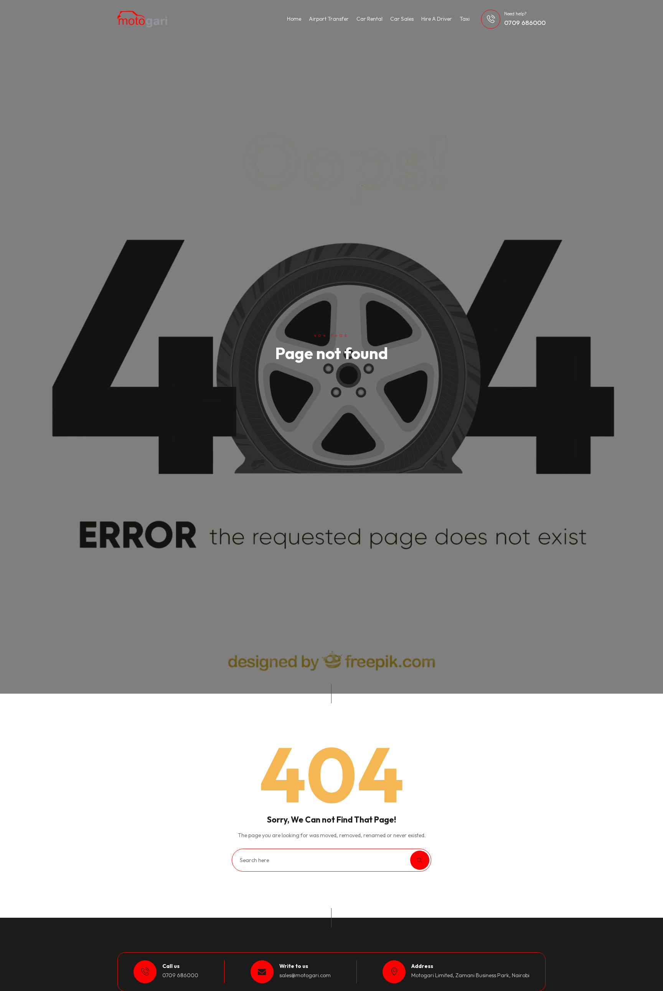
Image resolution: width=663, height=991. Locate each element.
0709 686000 (525, 22)
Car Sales (402, 18)
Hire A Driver (436, 18)
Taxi (465, 18)
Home (294, 18)
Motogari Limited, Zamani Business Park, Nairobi (470, 975)
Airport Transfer (329, 18)
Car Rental (369, 18)
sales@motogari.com (305, 975)
